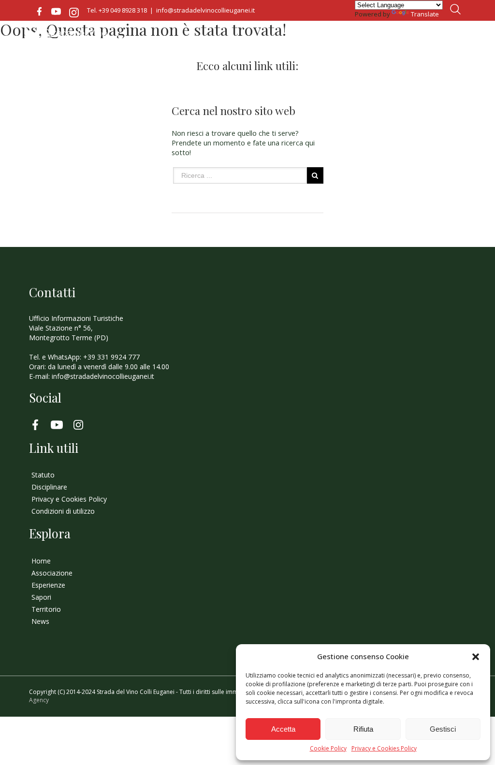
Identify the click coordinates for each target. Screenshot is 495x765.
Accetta (283, 729)
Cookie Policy (328, 748)
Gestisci (443, 729)
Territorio (46, 609)
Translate (425, 14)
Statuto (43, 474)
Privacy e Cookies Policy (384, 748)
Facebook (39, 11)
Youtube (56, 11)
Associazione (52, 572)
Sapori (41, 597)
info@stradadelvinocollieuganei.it (205, 10)
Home (41, 560)
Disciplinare (49, 486)
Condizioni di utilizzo (63, 511)
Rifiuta (363, 729)
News (40, 621)
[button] (475, 657)
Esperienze (48, 585)
